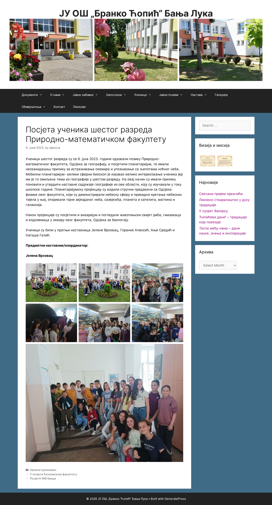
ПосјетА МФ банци (43, 478)
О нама (55, 95)
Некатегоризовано (43, 470)
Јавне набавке (83, 95)
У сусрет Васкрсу (213, 211)
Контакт (59, 107)
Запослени (114, 95)
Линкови (79, 107)
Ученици (140, 95)
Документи (30, 95)
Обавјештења (31, 107)
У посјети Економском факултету (53, 474)
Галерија (221, 95)
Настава (197, 95)
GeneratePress (175, 499)
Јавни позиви (168, 95)
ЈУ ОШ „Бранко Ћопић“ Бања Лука (136, 13)
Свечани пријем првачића (221, 194)
